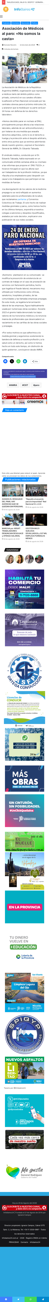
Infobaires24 (35, 1242)
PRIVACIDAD (14, 1242)
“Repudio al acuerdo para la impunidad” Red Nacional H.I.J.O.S (36, 501)
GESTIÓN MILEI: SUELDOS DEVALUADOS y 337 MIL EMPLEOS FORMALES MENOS (36, 533)
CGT (26, 385)
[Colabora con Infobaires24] (24, 373)
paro (37, 385)
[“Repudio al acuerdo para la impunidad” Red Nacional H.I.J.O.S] (36, 490)
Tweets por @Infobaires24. (15, 1088)
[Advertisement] (24, 1276)
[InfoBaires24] (24, 9)
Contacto (24, 1242)
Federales (6, 23)
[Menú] (1, 16)
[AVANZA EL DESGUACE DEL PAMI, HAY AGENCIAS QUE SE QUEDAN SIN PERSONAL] (13, 490)
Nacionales (25, 23)
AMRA (13, 385)
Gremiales (15, 23)
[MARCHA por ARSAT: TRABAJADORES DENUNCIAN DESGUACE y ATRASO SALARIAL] (13, 520)
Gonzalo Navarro (10, 45)
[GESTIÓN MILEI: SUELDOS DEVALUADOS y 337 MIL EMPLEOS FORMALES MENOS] (36, 520)
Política (34, 23)
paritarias (22, 199)
